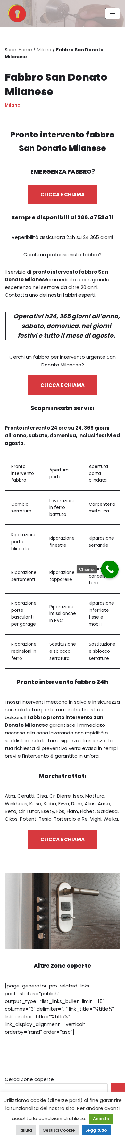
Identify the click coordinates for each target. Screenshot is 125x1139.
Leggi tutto (96, 1130)
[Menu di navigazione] (112, 13)
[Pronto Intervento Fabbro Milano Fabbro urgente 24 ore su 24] (15, 13)
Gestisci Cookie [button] (59, 1130)
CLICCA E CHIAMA (62, 194)
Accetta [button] (101, 1119)
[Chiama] (110, 569)
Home (25, 49)
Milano (44, 49)
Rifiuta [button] (26, 1130)
